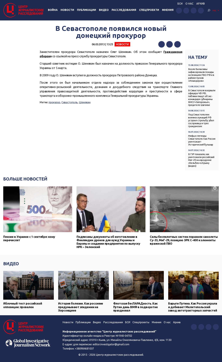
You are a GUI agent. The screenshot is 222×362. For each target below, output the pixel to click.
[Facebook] (161, 44)
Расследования (124, 9)
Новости (67, 9)
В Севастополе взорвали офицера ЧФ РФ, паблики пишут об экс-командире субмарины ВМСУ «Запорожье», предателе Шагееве (201, 97)
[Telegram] (177, 44)
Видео (104, 9)
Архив (200, 3)
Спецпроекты (140, 322)
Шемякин (85, 102)
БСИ (180, 3)
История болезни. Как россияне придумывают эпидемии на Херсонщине (80, 307)
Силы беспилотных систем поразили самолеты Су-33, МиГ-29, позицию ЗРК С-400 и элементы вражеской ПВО (184, 240)
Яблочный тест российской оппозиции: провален (22, 305)
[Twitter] (169, 44)
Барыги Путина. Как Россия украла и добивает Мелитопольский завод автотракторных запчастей (192, 307)
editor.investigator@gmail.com (111, 344)
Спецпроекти (149, 9)
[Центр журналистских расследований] (24, 10)
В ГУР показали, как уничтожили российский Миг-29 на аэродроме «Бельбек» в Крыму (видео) (201, 160)
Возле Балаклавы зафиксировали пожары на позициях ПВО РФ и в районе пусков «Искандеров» (201, 75)
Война (53, 9)
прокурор (54, 102)
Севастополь (69, 102)
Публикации (86, 9)
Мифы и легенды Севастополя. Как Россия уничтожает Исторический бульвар (201, 140)
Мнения (168, 9)
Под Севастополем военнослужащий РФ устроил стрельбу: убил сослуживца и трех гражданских (201, 120)
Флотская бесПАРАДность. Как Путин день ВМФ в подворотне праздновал (135, 307)
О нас (189, 3)
